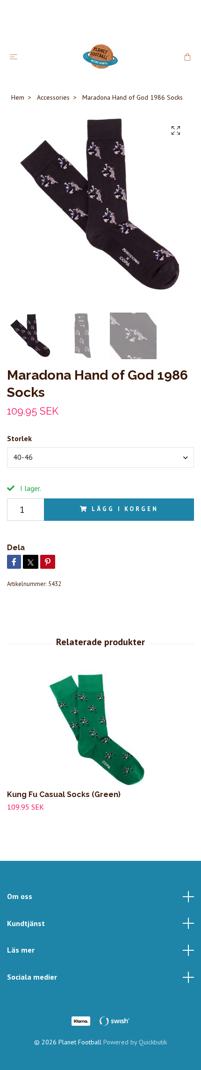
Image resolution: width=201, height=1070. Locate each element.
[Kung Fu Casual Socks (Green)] (100, 728)
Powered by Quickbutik (135, 1042)
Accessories (53, 97)
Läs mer (21, 949)
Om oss (19, 896)
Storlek (19, 438)
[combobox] (100, 457)
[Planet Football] (100, 56)
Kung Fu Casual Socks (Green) (64, 794)
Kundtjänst (26, 923)
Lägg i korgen (125, 509)
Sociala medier (32, 976)
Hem (17, 97)
